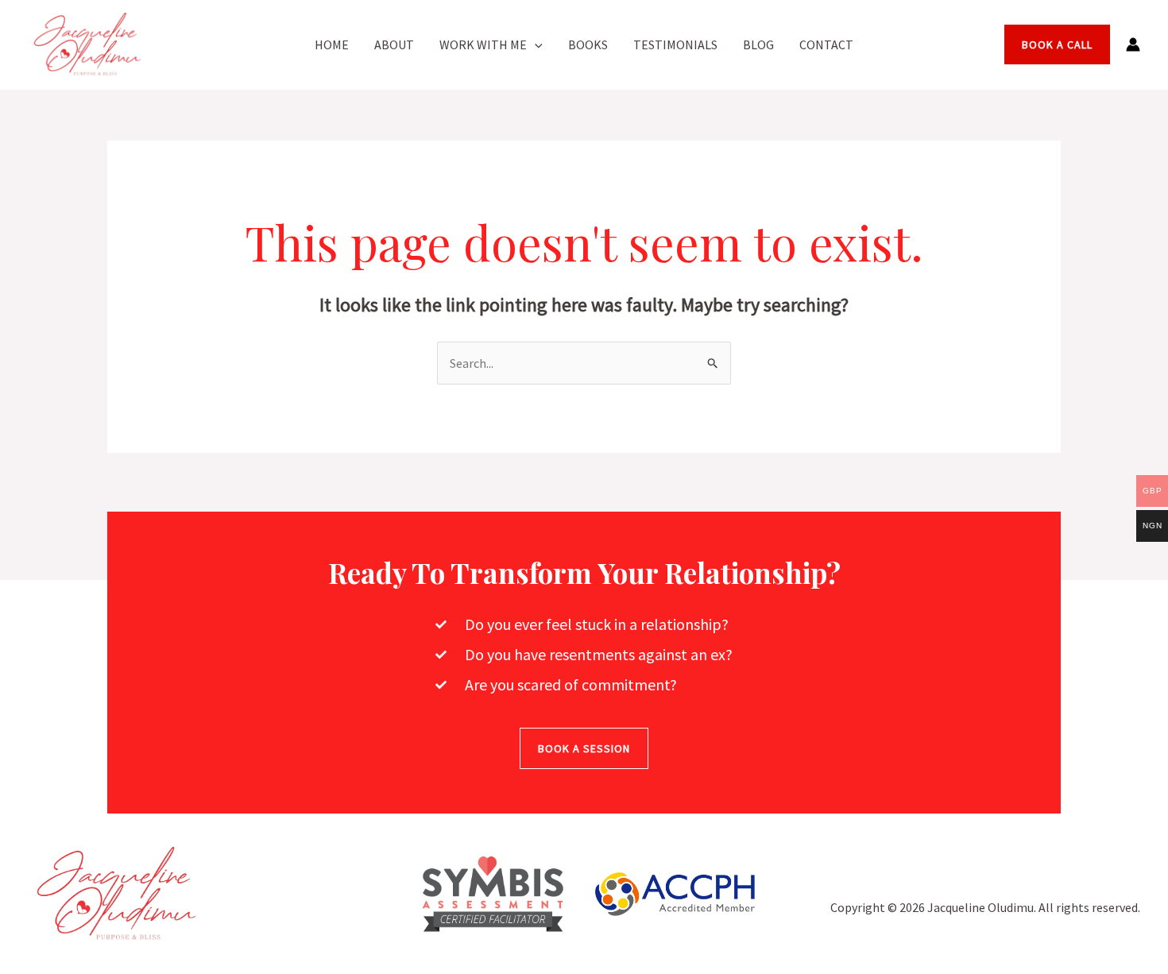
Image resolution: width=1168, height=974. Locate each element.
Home (332, 44)
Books (588, 44)
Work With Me (483, 44)
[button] (535, 44)
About (394, 44)
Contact (826, 44)
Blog (758, 44)
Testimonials (675, 44)
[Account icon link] (1133, 44)
